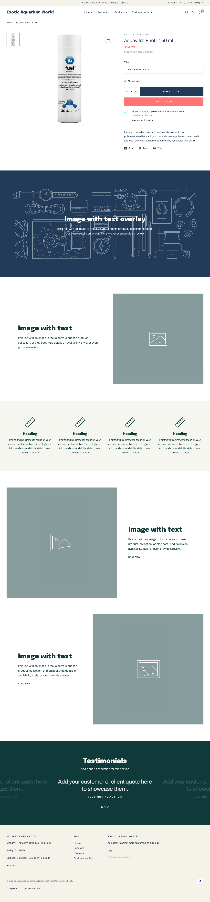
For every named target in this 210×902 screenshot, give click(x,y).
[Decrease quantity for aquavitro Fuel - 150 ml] (126, 91)
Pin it (160, 148)
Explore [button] (11, 865)
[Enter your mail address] (166, 857)
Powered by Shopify (63, 881)
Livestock (102, 12)
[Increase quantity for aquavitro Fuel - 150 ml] (135, 91)
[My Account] (193, 12)
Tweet (146, 148)
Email (110, 851)
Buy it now (164, 102)
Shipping (128, 52)
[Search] (187, 12)
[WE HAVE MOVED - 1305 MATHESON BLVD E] (105, 2)
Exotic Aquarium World (30, 12)
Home (86, 12)
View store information (142, 120)
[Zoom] (108, 39)
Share (131, 148)
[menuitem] (87, 12)
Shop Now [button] (134, 557)
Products (120, 12)
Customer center (141, 12)
